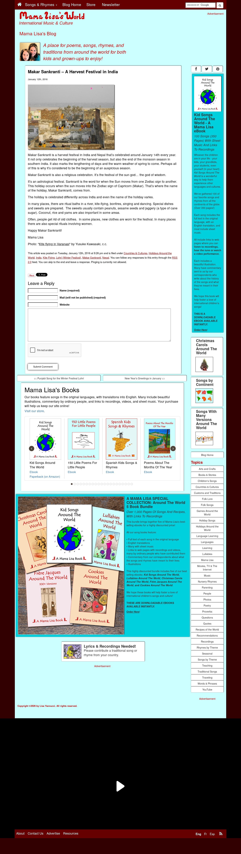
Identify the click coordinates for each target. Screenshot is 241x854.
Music (207, 575)
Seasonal (207, 653)
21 (132, 484)
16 (117, 484)
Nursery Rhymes (207, 581)
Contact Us (35, 833)
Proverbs (207, 611)
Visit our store (34, 411)
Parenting (207, 587)
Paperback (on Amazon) (45, 476)
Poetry (207, 605)
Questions (207, 617)
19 (126, 484)
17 (120, 484)
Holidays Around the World (207, 528)
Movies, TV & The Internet (207, 567)
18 (123, 484)
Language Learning (207, 536)
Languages (207, 542)
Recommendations (207, 635)
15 (114, 484)
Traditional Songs (207, 671)
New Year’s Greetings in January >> (145, 378)
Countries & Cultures (135, 253)
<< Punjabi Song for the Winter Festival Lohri (59, 378)
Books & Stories (207, 475)
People (207, 593)
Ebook (34, 472)
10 (99, 484)
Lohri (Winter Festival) (68, 257)
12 (105, 484)
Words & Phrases (207, 683)
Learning (207, 548)
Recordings (207, 641)
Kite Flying (49, 257)
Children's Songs (207, 481)
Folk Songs (207, 505)
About (20, 833)
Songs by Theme (207, 659)
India (38, 257)
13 (108, 484)
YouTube (207, 689)
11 (102, 484)
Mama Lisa (207, 560)
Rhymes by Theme (207, 647)
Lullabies (207, 554)
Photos (207, 599)
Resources (70, 833)
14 (111, 484)
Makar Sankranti (91, 257)
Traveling (207, 677)
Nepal (105, 257)
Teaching (207, 665)
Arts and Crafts (207, 469)
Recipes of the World (207, 629)
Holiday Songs (207, 520)
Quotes (207, 623)
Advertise (53, 833)
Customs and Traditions (207, 493)
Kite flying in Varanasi (54, 244)
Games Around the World (207, 512)
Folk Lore (207, 499)
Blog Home (207, 455)
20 (129, 484)
